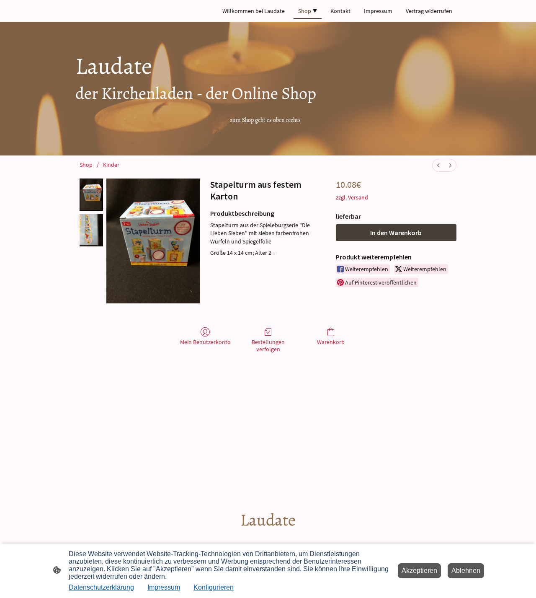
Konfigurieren (213, 587)
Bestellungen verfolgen (268, 345)
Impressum (163, 587)
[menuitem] (438, 165)
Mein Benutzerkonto (205, 342)
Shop (86, 164)
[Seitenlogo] (268, 538)
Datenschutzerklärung (101, 587)
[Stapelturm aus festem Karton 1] (91, 230)
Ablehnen (465, 570)
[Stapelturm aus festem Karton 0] (91, 195)
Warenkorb (331, 342)
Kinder (111, 164)
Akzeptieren (419, 570)
